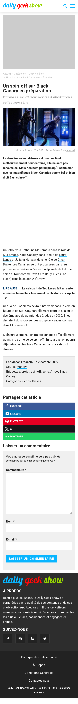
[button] (72, 6)
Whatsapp (16, 436)
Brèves (36, 381)
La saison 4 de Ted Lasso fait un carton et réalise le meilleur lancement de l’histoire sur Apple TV (39, 293)
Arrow (54, 371)
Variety (22, 367)
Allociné (70, 150)
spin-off (36, 371)
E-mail (11, 539)
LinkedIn (15, 413)
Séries (26, 381)
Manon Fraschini (22, 362)
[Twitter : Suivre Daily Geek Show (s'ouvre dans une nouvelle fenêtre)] (45, 638)
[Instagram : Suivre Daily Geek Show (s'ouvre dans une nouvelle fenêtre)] (20, 638)
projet (25, 371)
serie (45, 371)
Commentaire (16, 470)
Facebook (16, 406)
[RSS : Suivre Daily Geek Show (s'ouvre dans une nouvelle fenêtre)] (32, 638)
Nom (10, 521)
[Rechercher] (65, 7)
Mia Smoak (10, 255)
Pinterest (16, 421)
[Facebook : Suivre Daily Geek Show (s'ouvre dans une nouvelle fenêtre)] (7, 638)
